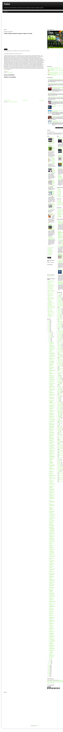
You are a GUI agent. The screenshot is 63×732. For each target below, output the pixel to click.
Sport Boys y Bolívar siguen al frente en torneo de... (52, 534)
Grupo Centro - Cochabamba (50, 301)
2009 (49, 673)
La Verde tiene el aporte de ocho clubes (51, 459)
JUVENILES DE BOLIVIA (60, 417)
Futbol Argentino (50, 250)
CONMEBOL (59, 201)
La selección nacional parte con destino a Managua (52, 356)
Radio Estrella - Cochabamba (50, 304)
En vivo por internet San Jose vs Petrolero (51, 567)
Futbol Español (50, 253)
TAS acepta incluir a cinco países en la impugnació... (52, 536)
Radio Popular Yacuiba (51, 298)
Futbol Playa (59, 408)
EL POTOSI (59, 193)
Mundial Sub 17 (60, 429)
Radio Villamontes (50, 297)
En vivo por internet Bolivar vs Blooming (52, 419)
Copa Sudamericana (28, 10)
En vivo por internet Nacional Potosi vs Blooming (52, 492)
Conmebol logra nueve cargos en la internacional (52, 583)
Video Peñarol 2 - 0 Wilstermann (51, 440)
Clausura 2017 (60, 334)
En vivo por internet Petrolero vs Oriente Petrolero (52, 448)
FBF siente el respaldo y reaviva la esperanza (52, 519)
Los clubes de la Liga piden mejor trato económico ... (52, 637)
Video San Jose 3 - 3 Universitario (52, 612)
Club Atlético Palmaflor (50, 225)
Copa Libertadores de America (19, 10)
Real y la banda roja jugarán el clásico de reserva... (51, 512)
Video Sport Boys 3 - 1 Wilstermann (52, 631)
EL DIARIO (59, 194)
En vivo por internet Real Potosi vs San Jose (52, 484)
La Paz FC (59, 418)
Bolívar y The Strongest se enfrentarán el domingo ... (51, 590)
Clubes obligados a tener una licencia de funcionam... (52, 362)
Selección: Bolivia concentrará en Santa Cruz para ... (52, 552)
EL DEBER (59, 195)
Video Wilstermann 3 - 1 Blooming (52, 547)
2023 (49, 324)
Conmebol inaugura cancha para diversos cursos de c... (52, 498)
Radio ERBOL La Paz (51, 315)
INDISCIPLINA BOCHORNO (60, 413)
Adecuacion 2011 (60, 293)
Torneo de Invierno (60, 466)
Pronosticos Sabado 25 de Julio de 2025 (54, 67)
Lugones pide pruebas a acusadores (52, 521)
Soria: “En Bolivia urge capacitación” (52, 549)
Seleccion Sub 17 (60, 446)
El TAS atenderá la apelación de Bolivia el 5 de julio (52, 445)
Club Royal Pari (50, 213)
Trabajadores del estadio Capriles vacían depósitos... (52, 528)
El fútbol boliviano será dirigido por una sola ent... (52, 371)
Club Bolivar (5, 10)
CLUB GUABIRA (60, 351)
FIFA (58, 400)
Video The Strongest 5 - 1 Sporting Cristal (52, 641)
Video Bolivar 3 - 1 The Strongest (52, 545)
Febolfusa (59, 399)
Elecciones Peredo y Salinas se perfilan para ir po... (52, 621)
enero (50, 663)
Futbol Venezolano (60, 409)
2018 (49, 330)
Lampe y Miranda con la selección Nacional (52, 408)
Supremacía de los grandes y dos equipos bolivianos (52, 427)
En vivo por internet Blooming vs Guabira (51, 624)
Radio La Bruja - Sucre (51, 290)
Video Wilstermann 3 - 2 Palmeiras (52, 650)
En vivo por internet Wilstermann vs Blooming (51, 564)
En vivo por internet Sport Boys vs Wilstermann (51, 634)
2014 (49, 667)
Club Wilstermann (51, 180)
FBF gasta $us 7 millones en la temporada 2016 (51, 438)
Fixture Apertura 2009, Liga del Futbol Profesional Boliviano (57, 121)
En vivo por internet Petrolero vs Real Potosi (51, 421)
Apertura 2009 (60, 299)
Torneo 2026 (59, 465)
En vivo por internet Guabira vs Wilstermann (51, 487)
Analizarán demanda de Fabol (52, 572)
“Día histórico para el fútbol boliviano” (52, 380)
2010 (49, 672)
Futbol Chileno (50, 252)
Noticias (59, 431)
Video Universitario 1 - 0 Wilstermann (52, 378)
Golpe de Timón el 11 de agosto (52, 382)
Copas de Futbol (50, 237)
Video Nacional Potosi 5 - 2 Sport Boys (52, 556)
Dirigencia (33, 10)
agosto (50, 337)
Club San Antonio (60, 364)
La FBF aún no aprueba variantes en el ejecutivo (52, 432)
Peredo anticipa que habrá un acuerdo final (51, 387)
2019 (49, 329)
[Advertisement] (33, 21)
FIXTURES (45, 10)
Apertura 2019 (60, 310)
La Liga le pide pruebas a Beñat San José (51, 599)
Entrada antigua (42, 100)
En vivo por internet (51, 247)
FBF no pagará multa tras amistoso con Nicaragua (52, 451)
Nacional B (59, 220)
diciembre (50, 332)
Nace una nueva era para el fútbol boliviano (51, 368)
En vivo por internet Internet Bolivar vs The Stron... (52, 561)
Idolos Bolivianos (60, 410)
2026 (49, 320)
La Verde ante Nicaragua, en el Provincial (51, 643)
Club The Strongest (10, 10)
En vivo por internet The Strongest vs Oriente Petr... (51, 489)
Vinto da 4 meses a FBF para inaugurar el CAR (52, 607)
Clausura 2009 (60, 326)
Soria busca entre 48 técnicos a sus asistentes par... (52, 656)
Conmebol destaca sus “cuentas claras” (52, 514)
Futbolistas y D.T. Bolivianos (51, 146)
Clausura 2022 (60, 337)
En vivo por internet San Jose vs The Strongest (51, 411)
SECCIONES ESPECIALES (60, 441)
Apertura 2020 (60, 311)
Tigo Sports (59, 460)
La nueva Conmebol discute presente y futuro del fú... (52, 531)
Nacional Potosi (60, 430)
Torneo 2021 (59, 462)
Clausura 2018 (60, 335)
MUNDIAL (49, 10)
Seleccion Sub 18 (60, 447)
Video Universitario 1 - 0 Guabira (52, 554)
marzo (50, 661)
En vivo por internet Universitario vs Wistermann (51, 414)
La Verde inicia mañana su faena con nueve (51, 430)
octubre (50, 335)
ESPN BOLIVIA (60, 202)
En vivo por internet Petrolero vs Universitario (51, 481)
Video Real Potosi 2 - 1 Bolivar (52, 616)
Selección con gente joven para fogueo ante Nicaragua (52, 456)
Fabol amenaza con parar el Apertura (51, 588)
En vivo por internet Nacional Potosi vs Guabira (52, 417)
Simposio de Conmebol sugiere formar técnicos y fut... (52, 505)
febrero (50, 662)
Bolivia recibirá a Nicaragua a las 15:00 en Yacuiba (51, 525)
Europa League (60, 396)
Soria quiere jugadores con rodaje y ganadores (52, 384)
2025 (49, 321)
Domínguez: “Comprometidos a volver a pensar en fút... (52, 501)
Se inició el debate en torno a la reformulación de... (52, 495)
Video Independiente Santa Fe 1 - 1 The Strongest (52, 454)
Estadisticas (59, 200)
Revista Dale (50, 316)
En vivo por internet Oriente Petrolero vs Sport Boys (52, 406)
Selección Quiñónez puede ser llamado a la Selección (52, 465)
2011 (49, 671)
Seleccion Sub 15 (60, 445)
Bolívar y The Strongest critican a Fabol (52, 559)
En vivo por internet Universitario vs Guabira (51, 577)
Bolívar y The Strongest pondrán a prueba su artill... (52, 580)
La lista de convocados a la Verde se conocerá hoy (52, 468)
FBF (41, 10)
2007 (49, 676)
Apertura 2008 (60, 298)
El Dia (53, 682)
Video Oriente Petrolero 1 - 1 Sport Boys (52, 373)
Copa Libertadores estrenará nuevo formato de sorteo (52, 594)
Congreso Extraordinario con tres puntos (52, 392)
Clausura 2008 (60, 325)
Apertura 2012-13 (60, 302)
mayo (50, 341)
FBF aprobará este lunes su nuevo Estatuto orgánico (52, 424)
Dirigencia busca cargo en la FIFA (52, 604)
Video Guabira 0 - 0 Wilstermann (51, 471)
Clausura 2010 (60, 327)
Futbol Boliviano (50, 137)
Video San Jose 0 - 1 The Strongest (52, 376)
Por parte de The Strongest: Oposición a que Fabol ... (51, 508)
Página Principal (25, 100)
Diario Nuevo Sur (49, 682)
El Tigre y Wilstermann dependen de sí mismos (52, 618)
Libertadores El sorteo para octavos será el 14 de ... (52, 476)
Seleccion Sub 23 (60, 450)
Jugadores (59, 415)
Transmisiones (60, 469)
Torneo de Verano (60, 468)
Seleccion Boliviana (9, 72)
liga (58, 419)
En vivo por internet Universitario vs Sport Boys (51, 343)
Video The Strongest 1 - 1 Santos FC (52, 516)
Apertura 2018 (60, 309)
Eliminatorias (38, 10)
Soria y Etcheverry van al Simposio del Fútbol (52, 570)
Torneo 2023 (59, 463)
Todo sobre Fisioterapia (60, 176)
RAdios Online (50, 294)
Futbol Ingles (50, 249)
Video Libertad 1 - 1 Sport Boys (51, 523)
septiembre (50, 336)
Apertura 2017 (60, 308)
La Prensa (60, 680)
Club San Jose (60, 365)
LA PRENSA (59, 191)
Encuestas (59, 392)
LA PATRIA (59, 192)
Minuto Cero (49, 283)
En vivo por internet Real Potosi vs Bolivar (51, 629)
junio (50, 340)
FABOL (59, 397)
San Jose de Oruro (51, 203)
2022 (49, 325)
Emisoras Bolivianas (51, 293)
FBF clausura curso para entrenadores (52, 639)
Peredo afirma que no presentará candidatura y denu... (52, 364)
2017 (49, 331)
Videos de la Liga (50, 276)
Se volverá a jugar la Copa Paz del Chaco (52, 443)
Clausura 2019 (60, 336)
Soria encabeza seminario (51, 658)
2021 (49, 326)
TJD (58, 461)
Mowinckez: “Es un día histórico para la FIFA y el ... (52, 359)
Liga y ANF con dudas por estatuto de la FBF (52, 395)
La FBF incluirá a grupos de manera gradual (52, 435)
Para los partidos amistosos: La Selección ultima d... (51, 398)
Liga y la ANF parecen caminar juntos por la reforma (52, 390)
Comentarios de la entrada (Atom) (13, 101)
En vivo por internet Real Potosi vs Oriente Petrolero (51, 539)
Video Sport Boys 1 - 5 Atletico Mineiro (52, 648)
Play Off (59, 434)
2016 (49, 665)
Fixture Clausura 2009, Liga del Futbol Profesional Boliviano (57, 111)
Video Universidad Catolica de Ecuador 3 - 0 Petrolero (52, 353)
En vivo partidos (50, 289)
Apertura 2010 (60, 300)
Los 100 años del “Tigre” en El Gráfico (57, 116)
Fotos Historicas (60, 402)
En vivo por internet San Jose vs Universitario (51, 626)
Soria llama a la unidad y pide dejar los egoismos (52, 349)
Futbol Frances (50, 248)
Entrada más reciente (7, 100)
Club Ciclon (59, 348)
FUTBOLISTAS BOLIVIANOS (60, 216)
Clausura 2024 (60, 338)
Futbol (7, 4)
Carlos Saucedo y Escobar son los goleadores (51, 609)
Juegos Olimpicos (60, 414)
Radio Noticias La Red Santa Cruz (51, 314)
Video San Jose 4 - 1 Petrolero (52, 543)
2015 (49, 666)
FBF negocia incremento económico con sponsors (51, 462)
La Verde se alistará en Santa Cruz (52, 541)
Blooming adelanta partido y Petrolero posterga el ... (52, 646)
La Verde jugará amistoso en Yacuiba (51, 653)
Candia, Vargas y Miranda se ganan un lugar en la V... (52, 346)
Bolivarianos (59, 318)
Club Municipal (60, 356)
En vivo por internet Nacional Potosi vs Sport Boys (52, 574)
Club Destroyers (60, 349)
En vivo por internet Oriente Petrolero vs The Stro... (52, 596)
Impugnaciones (60, 411)
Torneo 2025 (59, 464)
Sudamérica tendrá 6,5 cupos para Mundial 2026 (52, 602)
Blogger (37, 725)
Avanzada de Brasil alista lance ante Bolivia (51, 585)
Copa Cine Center (60, 381)
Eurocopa (59, 395)
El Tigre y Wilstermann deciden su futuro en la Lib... (52, 478)
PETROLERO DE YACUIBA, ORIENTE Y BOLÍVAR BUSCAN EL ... (52, 402)
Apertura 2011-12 (60, 301)
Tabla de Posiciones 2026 (56, 10)
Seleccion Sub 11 (60, 444)
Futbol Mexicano (50, 251)
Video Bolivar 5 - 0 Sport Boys (51, 473)
